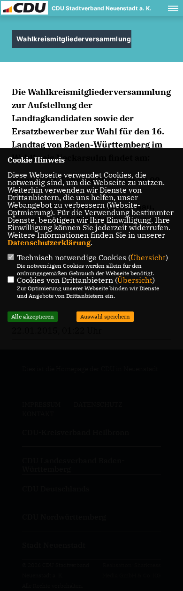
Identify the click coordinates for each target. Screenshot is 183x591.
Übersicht (148, 257)
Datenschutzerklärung (49, 242)
